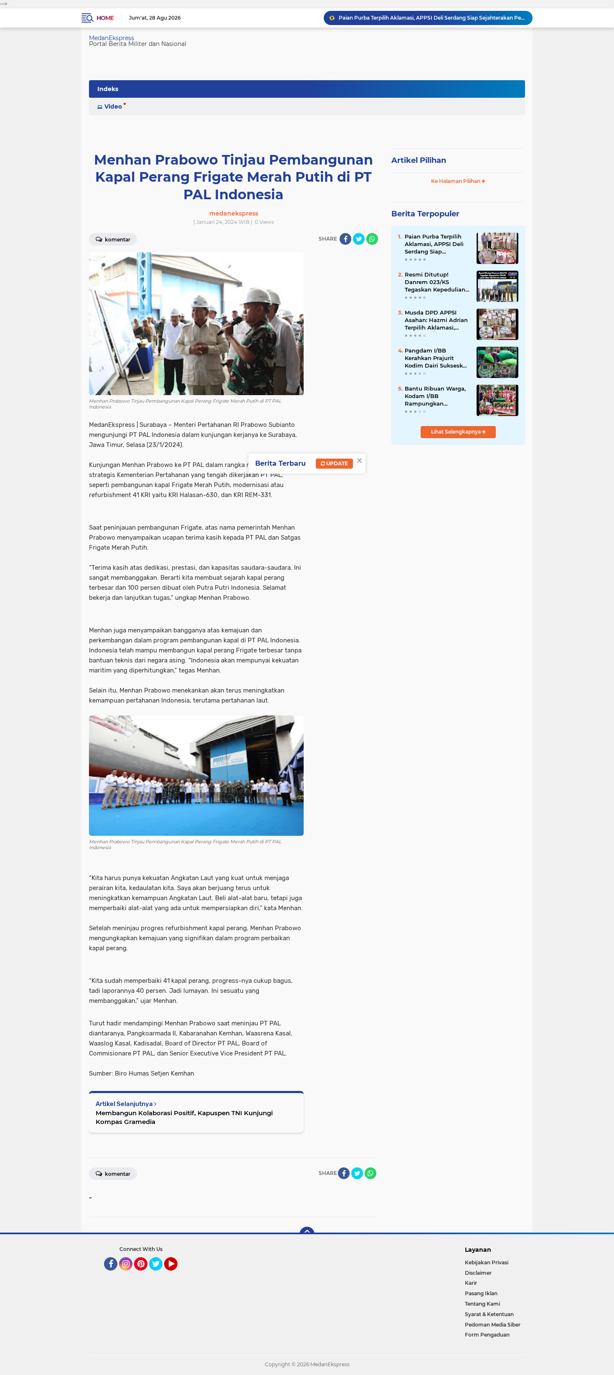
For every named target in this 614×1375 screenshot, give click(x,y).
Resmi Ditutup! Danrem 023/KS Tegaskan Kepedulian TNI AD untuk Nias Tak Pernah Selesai (437, 282)
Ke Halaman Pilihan (456, 181)
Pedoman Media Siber (492, 1325)
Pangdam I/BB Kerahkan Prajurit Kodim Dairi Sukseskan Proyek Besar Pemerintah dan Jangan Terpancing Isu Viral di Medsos (437, 358)
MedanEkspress (111, 38)
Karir (471, 1283)
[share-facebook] (345, 239)
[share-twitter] (359, 239)
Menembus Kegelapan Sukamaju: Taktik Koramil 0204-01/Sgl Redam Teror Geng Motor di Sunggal (432, 18)
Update (336, 463)
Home (105, 18)
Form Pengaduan (487, 1335)
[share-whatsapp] (372, 239)
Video (113, 106)
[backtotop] (307, 1234)
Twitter (159, 1274)
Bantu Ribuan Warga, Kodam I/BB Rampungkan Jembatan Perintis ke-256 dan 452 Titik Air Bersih (436, 396)
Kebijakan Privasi (486, 1262)
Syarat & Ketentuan (489, 1314)
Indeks (107, 89)
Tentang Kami (482, 1304)
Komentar (117, 239)
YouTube (176, 1274)
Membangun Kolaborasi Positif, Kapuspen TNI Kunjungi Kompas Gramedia (184, 1117)
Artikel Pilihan (418, 160)
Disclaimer (478, 1273)
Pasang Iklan (481, 1293)
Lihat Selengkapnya (456, 432)
